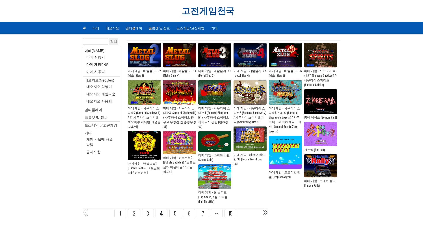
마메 (96, 27)
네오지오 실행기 (99, 87)
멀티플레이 (134, 27)
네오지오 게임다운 (100, 94)
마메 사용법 (95, 72)
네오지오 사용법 (99, 101)
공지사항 (93, 152)
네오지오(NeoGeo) (99, 80)
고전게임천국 (208, 11)
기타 (214, 27)
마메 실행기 (95, 57)
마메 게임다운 (97, 64)
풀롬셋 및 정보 (159, 27)
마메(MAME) (94, 51)
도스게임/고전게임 (190, 27)
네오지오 (112, 27)
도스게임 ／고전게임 (101, 125)
